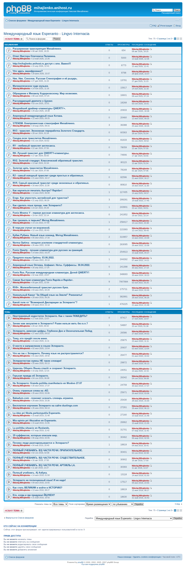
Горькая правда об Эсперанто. (31, 375)
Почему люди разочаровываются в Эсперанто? (41, 443)
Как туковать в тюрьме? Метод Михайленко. (39, 220)
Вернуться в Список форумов (20, 518)
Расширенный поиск (171, 13)
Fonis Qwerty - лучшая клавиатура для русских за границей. (48, 250)
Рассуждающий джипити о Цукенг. (33, 101)
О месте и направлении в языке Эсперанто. (38, 346)
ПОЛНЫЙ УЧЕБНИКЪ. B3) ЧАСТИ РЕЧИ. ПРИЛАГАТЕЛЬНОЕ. (48, 450)
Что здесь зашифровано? (28, 71)
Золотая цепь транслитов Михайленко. (36, 168)
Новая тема (9, 38)
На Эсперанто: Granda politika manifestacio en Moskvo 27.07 (47, 383)
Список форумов (17, 20)
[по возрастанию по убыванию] (128, 504)
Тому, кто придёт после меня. (30, 338)
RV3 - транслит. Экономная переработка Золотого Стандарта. (49, 130)
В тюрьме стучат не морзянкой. (31, 227)
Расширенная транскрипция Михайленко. (37, 48)
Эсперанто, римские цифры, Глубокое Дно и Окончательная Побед (52, 331)
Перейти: (89, 518)
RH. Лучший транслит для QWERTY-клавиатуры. (41, 153)
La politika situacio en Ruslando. (31, 428)
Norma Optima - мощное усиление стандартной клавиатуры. (48, 242)
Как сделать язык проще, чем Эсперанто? (37, 205)
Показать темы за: (43, 504)
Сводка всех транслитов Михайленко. (35, 138)
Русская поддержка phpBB (93, 564)
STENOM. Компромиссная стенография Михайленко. (44, 123)
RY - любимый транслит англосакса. (34, 145)
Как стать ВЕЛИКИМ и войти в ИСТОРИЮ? (37, 487)
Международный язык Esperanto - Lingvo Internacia (53, 20)
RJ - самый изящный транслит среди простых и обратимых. (48, 175)
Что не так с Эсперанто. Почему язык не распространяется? (48, 353)
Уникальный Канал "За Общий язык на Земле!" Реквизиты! (47, 295)
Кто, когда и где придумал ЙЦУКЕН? (34, 495)
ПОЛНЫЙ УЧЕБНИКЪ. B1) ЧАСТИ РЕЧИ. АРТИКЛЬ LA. (44, 465)
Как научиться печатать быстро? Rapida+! (37, 190)
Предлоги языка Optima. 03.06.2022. (33, 257)
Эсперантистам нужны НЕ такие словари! (37, 360)
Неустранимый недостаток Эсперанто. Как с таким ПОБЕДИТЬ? (50, 316)
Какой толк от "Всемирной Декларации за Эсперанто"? (45, 302)
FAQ (154, 26)
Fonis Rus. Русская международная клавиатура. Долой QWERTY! (51, 272)
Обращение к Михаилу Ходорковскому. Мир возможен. (45, 93)
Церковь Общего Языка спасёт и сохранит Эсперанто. (44, 368)
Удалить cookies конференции (147, 557)
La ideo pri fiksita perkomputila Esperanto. (37, 413)
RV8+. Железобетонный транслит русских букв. (41, 287)
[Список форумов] (19, 9)
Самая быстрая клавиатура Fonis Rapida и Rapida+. (43, 280)
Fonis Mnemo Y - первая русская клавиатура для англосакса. (48, 212)
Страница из (164, 38)
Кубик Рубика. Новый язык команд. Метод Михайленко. (46, 235)
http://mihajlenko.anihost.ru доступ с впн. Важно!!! (42, 63)
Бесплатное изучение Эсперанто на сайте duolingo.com (45, 405)
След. (177, 504)
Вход (178, 26)
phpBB (81, 562)
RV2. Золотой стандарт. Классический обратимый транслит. (48, 160)
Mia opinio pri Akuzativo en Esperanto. (35, 420)
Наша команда (124, 557)
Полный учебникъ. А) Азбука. (30, 472)
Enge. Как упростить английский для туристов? (41, 198)
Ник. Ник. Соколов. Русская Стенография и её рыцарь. (45, 78)
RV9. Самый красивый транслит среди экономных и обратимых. (51, 183)
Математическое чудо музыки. (31, 86)
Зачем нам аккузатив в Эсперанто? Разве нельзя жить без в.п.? (50, 323)
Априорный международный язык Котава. (38, 115)
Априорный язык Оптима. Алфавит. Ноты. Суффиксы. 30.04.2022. (51, 265)
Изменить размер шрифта (178, 19)
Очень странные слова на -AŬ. (31, 390)
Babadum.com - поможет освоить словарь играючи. (43, 398)
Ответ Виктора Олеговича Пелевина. (34, 56)
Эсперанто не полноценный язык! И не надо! (39, 480)
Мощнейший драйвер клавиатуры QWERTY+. (39, 108)
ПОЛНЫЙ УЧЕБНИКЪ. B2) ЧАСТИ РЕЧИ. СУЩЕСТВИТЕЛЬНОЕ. (49, 457)
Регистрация (166, 26)
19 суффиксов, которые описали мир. (35, 435)
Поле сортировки (77, 504)
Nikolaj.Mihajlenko (21, 51)
